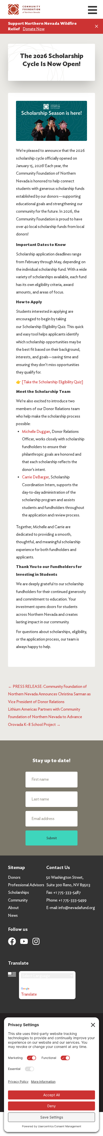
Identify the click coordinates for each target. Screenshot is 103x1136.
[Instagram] (36, 941)
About (13, 907)
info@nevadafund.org (76, 907)
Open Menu (92, 10)
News (13, 915)
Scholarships (18, 892)
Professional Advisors (26, 885)
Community (18, 900)
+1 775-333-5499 (72, 900)
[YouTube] (24, 941)
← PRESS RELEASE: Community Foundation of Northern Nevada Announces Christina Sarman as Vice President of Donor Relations (49, 694)
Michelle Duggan (36, 431)
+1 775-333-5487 (67, 892)
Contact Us (58, 867)
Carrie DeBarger (35, 477)
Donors (14, 877)
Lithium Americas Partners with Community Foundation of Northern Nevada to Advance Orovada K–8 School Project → (45, 717)
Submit (51, 838)
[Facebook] (12, 941)
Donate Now (33, 29)
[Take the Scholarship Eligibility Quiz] (52, 382)
